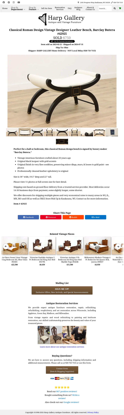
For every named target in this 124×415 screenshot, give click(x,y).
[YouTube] (18, 2)
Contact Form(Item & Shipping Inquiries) (62, 370)
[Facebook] (3, 2)
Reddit (74, 217)
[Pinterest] (8, 2)
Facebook (29, 217)
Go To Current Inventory (63, 41)
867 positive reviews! (66, 391)
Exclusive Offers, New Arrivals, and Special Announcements (62, 290)
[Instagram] (13, 2)
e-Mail (97, 217)
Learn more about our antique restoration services (62, 347)
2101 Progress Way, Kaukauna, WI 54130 (95, 2)
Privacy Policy (93, 412)
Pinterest (52, 217)
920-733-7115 (118, 2)
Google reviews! (71, 402)
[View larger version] (62, 91)
